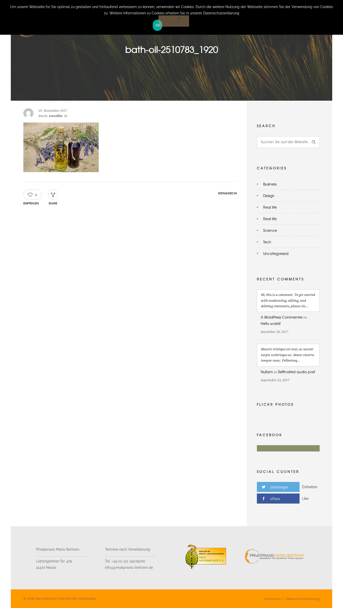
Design (268, 195)
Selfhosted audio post (296, 371)
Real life (270, 207)
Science (270, 230)
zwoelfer (56, 116)
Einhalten (309, 487)
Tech (267, 241)
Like (305, 499)
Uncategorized (276, 253)
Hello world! (271, 323)
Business (269, 183)
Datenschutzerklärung (303, 599)
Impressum (272, 599)
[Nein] (173, 21)
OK (157, 25)
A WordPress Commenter (282, 317)
